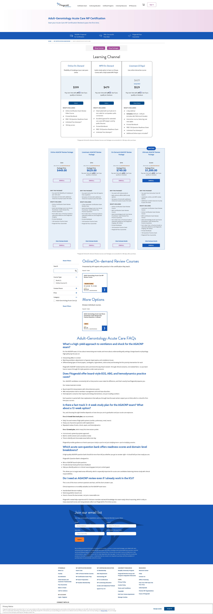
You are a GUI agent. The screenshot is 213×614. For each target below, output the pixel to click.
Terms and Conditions (124, 588)
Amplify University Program (126, 570)
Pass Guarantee (62, 584)
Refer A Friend (62, 587)
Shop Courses (99, 48)
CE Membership (101, 570)
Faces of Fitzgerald (144, 594)
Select (76, 103)
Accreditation (62, 576)
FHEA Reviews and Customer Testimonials (64, 580)
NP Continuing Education (104, 582)
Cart (143, 4)
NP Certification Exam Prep (84, 576)
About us (60, 570)
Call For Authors (62, 591)
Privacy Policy (122, 582)
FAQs (140, 573)
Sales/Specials (143, 587)
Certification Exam (82, 6)
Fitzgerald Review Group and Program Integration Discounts (127, 574)
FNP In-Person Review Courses (84, 573)
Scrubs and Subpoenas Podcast (106, 585)
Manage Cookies (122, 597)
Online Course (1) (61, 283)
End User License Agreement (126, 594)
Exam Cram (79, 570)
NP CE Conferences (102, 579)
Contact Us (142, 576)
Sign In (152, 4)
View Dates (137, 103)
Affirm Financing (144, 579)
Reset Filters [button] (67, 261)
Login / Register (62, 597)
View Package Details (62, 241)
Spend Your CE (101, 588)
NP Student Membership (83, 582)
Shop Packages (113, 48)
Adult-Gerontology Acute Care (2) (66, 300)
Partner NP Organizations (146, 591)
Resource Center (143, 570)
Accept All (169, 608)
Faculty (60, 573)
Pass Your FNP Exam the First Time (146, 583)
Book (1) (58, 280)
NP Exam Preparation (82, 579)
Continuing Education (94, 6)
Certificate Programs (108, 6)
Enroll (61, 180)
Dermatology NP (101, 576)
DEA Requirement (102, 573)
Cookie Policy (122, 585)
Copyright (121, 591)
